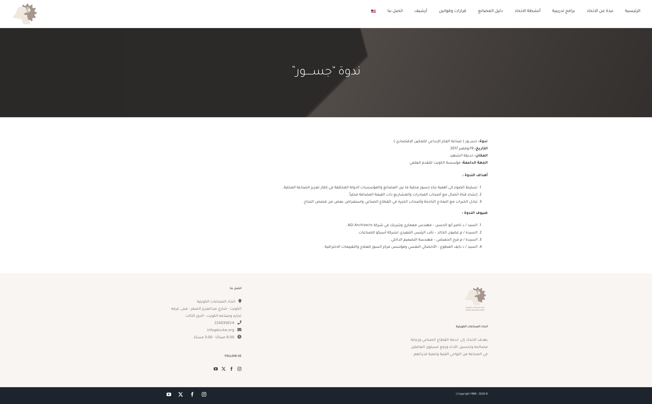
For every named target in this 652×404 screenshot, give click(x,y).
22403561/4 (224, 323)
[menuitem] (373, 11)
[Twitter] (224, 369)
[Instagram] (239, 369)
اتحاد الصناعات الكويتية (216, 302)
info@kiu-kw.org (220, 331)
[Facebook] (231, 369)
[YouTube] (216, 369)
